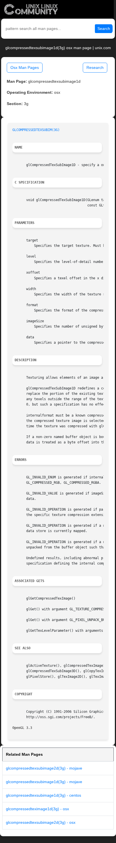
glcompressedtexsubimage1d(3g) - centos (43, 795)
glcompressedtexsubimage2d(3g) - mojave (44, 768)
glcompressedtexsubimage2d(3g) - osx (40, 822)
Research (95, 67)
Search (103, 28)
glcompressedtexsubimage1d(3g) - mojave (44, 781)
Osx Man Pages (24, 67)
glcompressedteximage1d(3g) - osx (37, 809)
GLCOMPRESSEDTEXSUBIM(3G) (36, 130)
